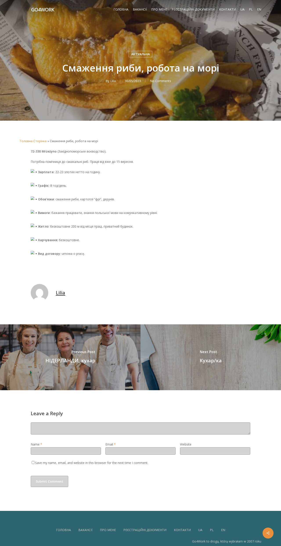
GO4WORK (42, 9)
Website (185, 444)
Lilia (113, 81)
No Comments (160, 81)
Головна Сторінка (33, 141)
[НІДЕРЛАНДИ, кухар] (70, 357)
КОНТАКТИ (182, 530)
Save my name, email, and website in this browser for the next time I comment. (91, 463)
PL (212, 530)
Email (110, 444)
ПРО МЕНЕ (108, 530)
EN (223, 530)
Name (36, 444)
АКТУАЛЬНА (140, 54)
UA (200, 530)
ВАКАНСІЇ (85, 530)
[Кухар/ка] (210, 357)
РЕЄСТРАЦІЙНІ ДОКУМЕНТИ (144, 530)
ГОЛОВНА (63, 530)
